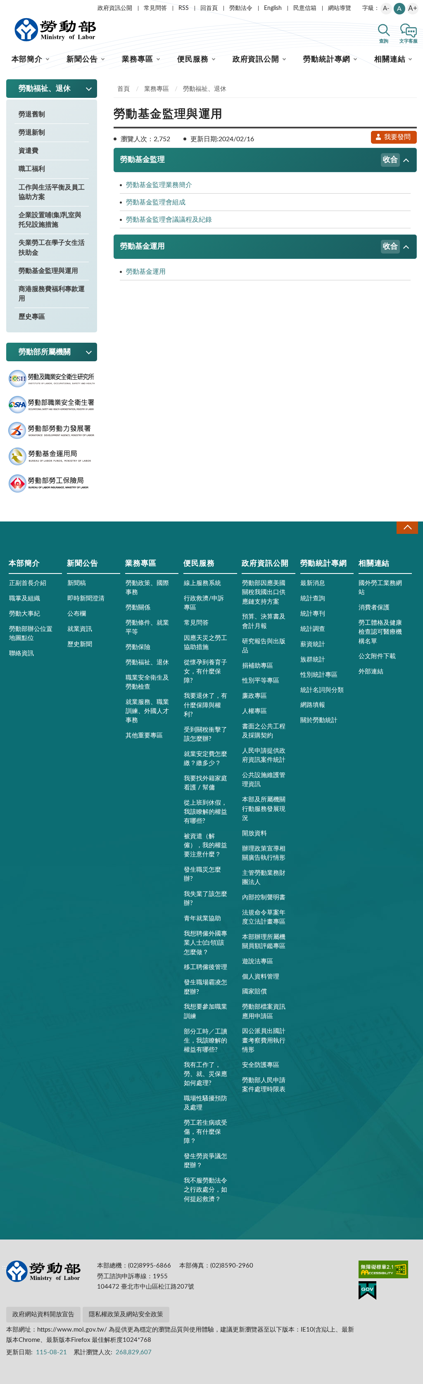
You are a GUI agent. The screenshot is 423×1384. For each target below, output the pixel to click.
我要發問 (397, 137)
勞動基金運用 (259, 246)
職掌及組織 (24, 598)
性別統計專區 (318, 675)
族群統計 (312, 659)
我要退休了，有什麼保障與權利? (205, 705)
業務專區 (137, 59)
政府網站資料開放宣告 (43, 1314)
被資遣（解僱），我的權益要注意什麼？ (205, 845)
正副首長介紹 (27, 583)
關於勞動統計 (318, 720)
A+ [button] (412, 8)
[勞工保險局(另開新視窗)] (51, 483)
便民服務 (193, 59)
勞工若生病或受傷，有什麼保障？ (205, 1132)
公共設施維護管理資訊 (263, 779)
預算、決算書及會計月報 (263, 621)
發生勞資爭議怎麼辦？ (205, 1160)
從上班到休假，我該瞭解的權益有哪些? (205, 812)
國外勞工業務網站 (380, 587)
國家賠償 (254, 991)
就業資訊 (79, 629)
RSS (183, 8)
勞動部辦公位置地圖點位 (30, 633)
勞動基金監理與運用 (48, 271)
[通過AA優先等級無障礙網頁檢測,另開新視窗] (383, 1271)
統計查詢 (312, 598)
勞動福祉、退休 (204, 89)
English (273, 8)
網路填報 (312, 705)
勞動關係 (138, 607)
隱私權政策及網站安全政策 (126, 1314)
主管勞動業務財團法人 (263, 877)
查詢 (383, 41)
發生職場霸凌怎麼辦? (205, 987)
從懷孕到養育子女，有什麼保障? (205, 671)
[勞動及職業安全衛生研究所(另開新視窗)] (51, 378)
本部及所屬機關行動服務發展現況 (263, 808)
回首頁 (209, 8)
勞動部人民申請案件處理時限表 (263, 1085)
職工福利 (32, 169)
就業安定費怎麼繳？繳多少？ (205, 758)
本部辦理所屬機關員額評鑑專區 (263, 941)
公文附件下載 (377, 656)
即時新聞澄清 (86, 598)
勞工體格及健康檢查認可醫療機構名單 (380, 632)
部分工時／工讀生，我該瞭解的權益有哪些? (205, 1041)
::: (4, 6)
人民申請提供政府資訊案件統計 (263, 755)
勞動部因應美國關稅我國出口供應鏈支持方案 (263, 592)
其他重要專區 (144, 735)
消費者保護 (374, 607)
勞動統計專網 (326, 59)
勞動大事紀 (24, 614)
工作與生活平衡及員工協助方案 (52, 192)
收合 (407, 527)
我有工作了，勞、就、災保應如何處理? (205, 1074)
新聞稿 (76, 583)
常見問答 (155, 8)
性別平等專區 (260, 681)
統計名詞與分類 (322, 690)
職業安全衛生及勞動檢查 (147, 682)
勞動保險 (138, 647)
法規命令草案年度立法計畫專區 (263, 917)
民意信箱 (304, 8)
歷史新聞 (79, 644)
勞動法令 (240, 8)
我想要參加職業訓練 (205, 1011)
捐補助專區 (257, 666)
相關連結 (390, 59)
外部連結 (371, 671)
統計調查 (312, 629)
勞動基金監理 (259, 160)
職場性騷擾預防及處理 (205, 1103)
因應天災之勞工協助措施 (205, 642)
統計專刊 (312, 614)
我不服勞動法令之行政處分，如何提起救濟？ (205, 1190)
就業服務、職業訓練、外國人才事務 (147, 711)
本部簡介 (27, 59)
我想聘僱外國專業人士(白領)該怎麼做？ (205, 943)
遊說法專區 (257, 961)
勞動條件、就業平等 (147, 627)
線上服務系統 (202, 583)
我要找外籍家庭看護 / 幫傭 (205, 783)
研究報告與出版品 (263, 646)
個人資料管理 (260, 977)
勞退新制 (32, 132)
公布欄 (76, 614)
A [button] (399, 8)
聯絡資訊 (21, 653)
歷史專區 (32, 316)
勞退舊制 (32, 114)
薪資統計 (312, 644)
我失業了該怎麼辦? (205, 898)
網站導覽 (339, 8)
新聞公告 (82, 59)
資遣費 (28, 150)
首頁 (123, 89)
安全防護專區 (260, 1065)
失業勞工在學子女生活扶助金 (52, 247)
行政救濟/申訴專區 (204, 603)
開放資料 (254, 833)
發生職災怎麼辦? (202, 874)
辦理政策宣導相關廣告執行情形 (263, 853)
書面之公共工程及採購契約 (263, 731)
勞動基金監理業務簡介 (159, 185)
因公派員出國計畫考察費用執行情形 (263, 1040)
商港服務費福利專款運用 (52, 294)
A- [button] (386, 8)
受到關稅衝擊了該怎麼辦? (205, 734)
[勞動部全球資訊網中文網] (55, 29)
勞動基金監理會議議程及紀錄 (169, 219)
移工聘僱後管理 (205, 967)
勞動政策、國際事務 (147, 587)
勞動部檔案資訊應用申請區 (263, 1011)
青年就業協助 (202, 918)
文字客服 (408, 41)
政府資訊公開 (114, 8)
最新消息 (312, 583)
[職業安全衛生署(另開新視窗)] (51, 404)
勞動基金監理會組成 (155, 202)
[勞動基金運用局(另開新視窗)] (51, 456)
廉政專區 (254, 696)
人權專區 (254, 711)
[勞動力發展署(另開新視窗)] (51, 430)
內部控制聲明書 (263, 897)
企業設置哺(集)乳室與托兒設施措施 (50, 220)
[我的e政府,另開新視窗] (367, 1292)
